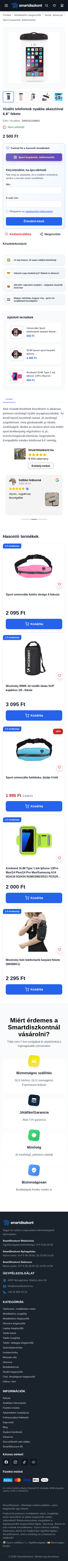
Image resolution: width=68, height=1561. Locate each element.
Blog (5, 1427)
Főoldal (7, 15)
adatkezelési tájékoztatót (39, 211)
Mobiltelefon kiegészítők (27, 15)
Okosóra (7, 1362)
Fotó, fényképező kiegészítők (19, 1376)
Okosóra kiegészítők (14, 1323)
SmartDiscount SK (13, 1446)
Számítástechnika (12, 1347)
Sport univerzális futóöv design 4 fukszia (32, 594)
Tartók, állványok (53, 15)
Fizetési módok (11, 1407)
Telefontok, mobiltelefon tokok (19, 1308)
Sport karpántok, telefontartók (19, 20)
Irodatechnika (10, 1352)
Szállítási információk (14, 1403)
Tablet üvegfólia (11, 1338)
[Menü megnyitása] (6, 5)
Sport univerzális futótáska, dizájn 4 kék (32, 777)
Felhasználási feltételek (16, 1417)
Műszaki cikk (10, 1357)
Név (8, 184)
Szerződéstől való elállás (16, 1441)
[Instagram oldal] (15, 1462)
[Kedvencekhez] (59, 584)
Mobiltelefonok (11, 1367)
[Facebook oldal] (6, 1462)
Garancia (8, 1436)
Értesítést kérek (34, 221)
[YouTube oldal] (33, 1462)
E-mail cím (12, 197)
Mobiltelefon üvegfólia (15, 1313)
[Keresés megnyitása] (47, 5)
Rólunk (6, 1398)
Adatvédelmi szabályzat (16, 1412)
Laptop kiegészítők (13, 1328)
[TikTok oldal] (24, 1462)
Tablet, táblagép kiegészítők (18, 1342)
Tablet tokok (9, 1333)
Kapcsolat (8, 1422)
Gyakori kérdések (12, 1432)
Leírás (9, 399)
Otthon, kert (9, 1381)
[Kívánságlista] (54, 5)
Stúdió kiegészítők (13, 1371)
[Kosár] (62, 5)
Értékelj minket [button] (41, 466)
